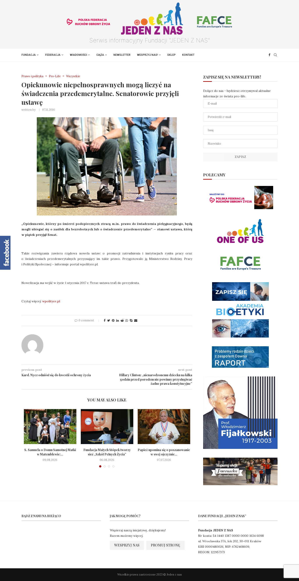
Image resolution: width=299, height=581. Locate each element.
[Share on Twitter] (108, 320)
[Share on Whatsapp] (126, 320)
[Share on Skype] (131, 320)
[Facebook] (269, 55)
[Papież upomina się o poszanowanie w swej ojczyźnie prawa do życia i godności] (164, 426)
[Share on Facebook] (105, 320)
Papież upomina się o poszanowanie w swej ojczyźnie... (164, 452)
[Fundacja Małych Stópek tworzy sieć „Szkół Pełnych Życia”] (107, 426)
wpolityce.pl (51, 301)
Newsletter (121, 54)
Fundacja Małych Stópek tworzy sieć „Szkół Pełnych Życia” (107, 452)
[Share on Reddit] (122, 320)
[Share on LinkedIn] (117, 320)
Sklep (171, 54)
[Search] (275, 55)
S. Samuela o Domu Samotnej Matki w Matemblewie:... (50, 452)
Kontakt (188, 54)
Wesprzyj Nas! (147, 54)
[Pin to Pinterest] (113, 320)
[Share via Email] (135, 320)
